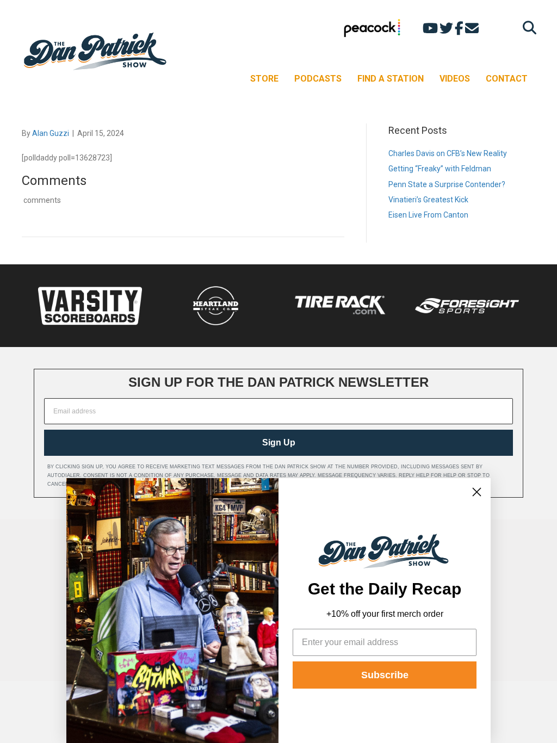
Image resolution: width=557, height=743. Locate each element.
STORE (264, 78)
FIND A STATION (390, 78)
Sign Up (278, 442)
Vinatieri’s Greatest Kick (428, 199)
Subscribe (385, 675)
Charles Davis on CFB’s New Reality (447, 153)
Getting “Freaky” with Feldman (439, 168)
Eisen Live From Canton (428, 214)
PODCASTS (318, 78)
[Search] (526, 27)
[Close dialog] (476, 491)
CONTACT (507, 78)
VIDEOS (455, 78)
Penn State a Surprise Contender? (446, 184)
